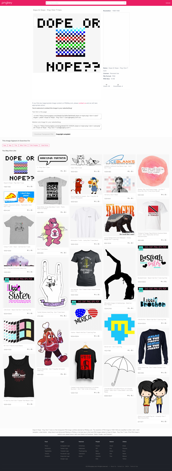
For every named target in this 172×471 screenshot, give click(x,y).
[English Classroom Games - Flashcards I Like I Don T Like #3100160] (19, 197)
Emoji (124, 446)
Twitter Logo (64, 448)
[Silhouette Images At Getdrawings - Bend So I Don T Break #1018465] (119, 274)
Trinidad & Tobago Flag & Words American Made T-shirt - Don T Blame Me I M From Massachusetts (152, 234)
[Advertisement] (64, 86)
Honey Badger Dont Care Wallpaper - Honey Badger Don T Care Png (117, 238)
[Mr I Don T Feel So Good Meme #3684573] (19, 331)
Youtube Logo (64, 451)
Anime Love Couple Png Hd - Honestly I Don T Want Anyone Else (152, 417)
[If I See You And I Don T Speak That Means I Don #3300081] (19, 376)
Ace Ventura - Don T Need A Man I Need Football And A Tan (85, 290)
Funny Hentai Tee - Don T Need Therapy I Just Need (152, 368)
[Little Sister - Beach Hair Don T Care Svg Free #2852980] (19, 292)
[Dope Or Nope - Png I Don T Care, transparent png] (67, 43)
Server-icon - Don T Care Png (113, 347)
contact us (82, 103)
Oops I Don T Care (76, 168)
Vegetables (48, 451)
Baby (97, 451)
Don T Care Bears (42, 249)
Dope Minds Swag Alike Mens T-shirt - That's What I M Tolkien (51, 207)
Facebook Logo (65, 453)
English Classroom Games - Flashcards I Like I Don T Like (18, 205)
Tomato (47, 453)
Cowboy (98, 456)
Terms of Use (134, 466)
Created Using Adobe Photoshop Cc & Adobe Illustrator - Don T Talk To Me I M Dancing (84, 388)
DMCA (127, 466)
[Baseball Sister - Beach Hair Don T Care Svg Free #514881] (153, 260)
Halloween (82, 448)
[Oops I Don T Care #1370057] (86, 160)
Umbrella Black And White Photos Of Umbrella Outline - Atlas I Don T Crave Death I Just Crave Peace (118, 390)
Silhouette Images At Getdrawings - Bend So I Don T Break (118, 303)
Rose (124, 451)
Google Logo (64, 459)
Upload (168, 3)
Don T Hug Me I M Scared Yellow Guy (15, 268)
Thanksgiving (83, 451)
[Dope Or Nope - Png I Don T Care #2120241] (19, 167)
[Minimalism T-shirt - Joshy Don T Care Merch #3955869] (86, 222)
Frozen (98, 446)
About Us (113, 466)
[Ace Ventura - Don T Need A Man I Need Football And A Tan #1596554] (86, 268)
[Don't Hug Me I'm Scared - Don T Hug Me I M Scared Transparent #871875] (86, 185)
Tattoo (124, 459)
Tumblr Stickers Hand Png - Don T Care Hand (50, 312)
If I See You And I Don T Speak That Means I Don (18, 400)
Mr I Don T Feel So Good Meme (13, 345)
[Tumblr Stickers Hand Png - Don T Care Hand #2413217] (52, 284)
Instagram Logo (65, 446)
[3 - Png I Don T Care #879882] (52, 160)
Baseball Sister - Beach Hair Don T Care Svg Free (152, 278)
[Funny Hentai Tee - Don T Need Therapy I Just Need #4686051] (153, 347)
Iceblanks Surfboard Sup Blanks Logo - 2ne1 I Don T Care (118, 167)
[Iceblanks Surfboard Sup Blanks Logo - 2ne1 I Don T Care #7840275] (119, 159)
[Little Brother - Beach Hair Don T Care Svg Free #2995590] (153, 302)
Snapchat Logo (64, 456)
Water (124, 453)
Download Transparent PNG (43, 134)
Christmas (82, 446)
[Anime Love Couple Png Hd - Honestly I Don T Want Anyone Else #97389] (153, 396)
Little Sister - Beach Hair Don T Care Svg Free (17, 310)
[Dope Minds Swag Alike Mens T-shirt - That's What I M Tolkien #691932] (52, 190)
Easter (81, 456)
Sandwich (48, 448)
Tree (111, 456)
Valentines (82, 453)
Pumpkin (47, 456)
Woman (98, 453)
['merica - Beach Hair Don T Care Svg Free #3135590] (86, 315)
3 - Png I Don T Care (43, 167)
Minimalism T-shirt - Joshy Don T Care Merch (84, 240)
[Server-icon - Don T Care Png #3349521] (119, 329)
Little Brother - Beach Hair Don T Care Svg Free (152, 319)
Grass (111, 451)
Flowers (125, 448)
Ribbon (125, 456)
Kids (97, 459)
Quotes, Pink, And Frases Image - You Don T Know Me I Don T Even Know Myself (151, 190)
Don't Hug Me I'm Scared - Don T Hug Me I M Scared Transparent (84, 197)
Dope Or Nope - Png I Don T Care (14, 183)
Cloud (111, 446)
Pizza (46, 446)
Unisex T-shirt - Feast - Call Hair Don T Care (17, 247)
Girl (97, 448)
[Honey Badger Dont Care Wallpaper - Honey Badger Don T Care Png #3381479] (119, 219)
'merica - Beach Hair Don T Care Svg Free (83, 332)
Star (111, 453)
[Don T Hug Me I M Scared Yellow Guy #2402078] (19, 261)
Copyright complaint (63, 134)
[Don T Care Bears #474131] (52, 232)
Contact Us (121, 466)
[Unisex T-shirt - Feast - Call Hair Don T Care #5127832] (19, 230)
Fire (111, 448)
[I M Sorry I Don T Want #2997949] (119, 184)
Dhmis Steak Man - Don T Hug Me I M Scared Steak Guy (51, 369)
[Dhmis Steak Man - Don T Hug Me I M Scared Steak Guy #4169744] (52, 343)
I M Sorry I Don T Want (111, 194)
